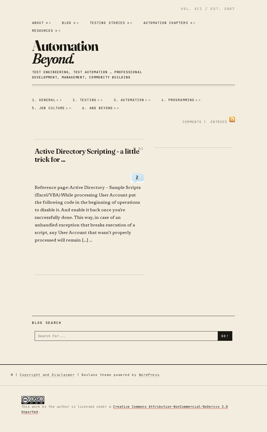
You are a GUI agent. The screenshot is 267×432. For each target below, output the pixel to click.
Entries (219, 122)
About (40, 23)
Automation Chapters (167, 23)
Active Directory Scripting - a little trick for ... (87, 155)
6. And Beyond (99, 108)
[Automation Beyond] (65, 52)
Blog (69, 23)
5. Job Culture (50, 108)
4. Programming (179, 100)
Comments (192, 122)
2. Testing (86, 100)
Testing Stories (109, 23)
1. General (45, 100)
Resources (44, 30)
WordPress (149, 375)
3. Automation (131, 100)
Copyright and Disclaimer (47, 375)
